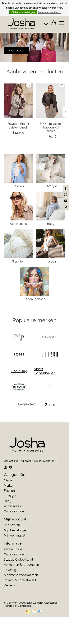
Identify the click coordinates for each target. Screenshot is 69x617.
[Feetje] (19, 337)
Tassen (51, 261)
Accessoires (18, 224)
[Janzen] (50, 354)
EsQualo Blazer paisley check (18, 125)
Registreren (12, 525)
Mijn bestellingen (15, 530)
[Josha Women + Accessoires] (22, 23)
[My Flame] (19, 387)
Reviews (10, 585)
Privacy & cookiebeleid (20, 580)
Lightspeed (24, 605)
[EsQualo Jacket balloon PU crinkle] (50, 100)
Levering (10, 570)
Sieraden (18, 261)
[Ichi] (19, 354)
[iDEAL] (27, 611)
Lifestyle (51, 186)
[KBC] (39, 611)
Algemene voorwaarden (21, 575)
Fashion (18, 186)
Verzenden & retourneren (21, 565)
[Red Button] (26, 404)
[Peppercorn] (50, 387)
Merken (9, 485)
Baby (50, 224)
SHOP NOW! (16, 50)
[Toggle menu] (61, 23)
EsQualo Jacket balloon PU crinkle (51, 127)
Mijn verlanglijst (14, 535)
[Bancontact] (33, 611)
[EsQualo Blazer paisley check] (18, 100)
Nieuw (8, 480)
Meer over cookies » (49, 12)
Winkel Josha (13, 549)
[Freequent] (50, 337)
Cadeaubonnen (34, 299)
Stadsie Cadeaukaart (18, 559)
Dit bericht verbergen (23, 12)
